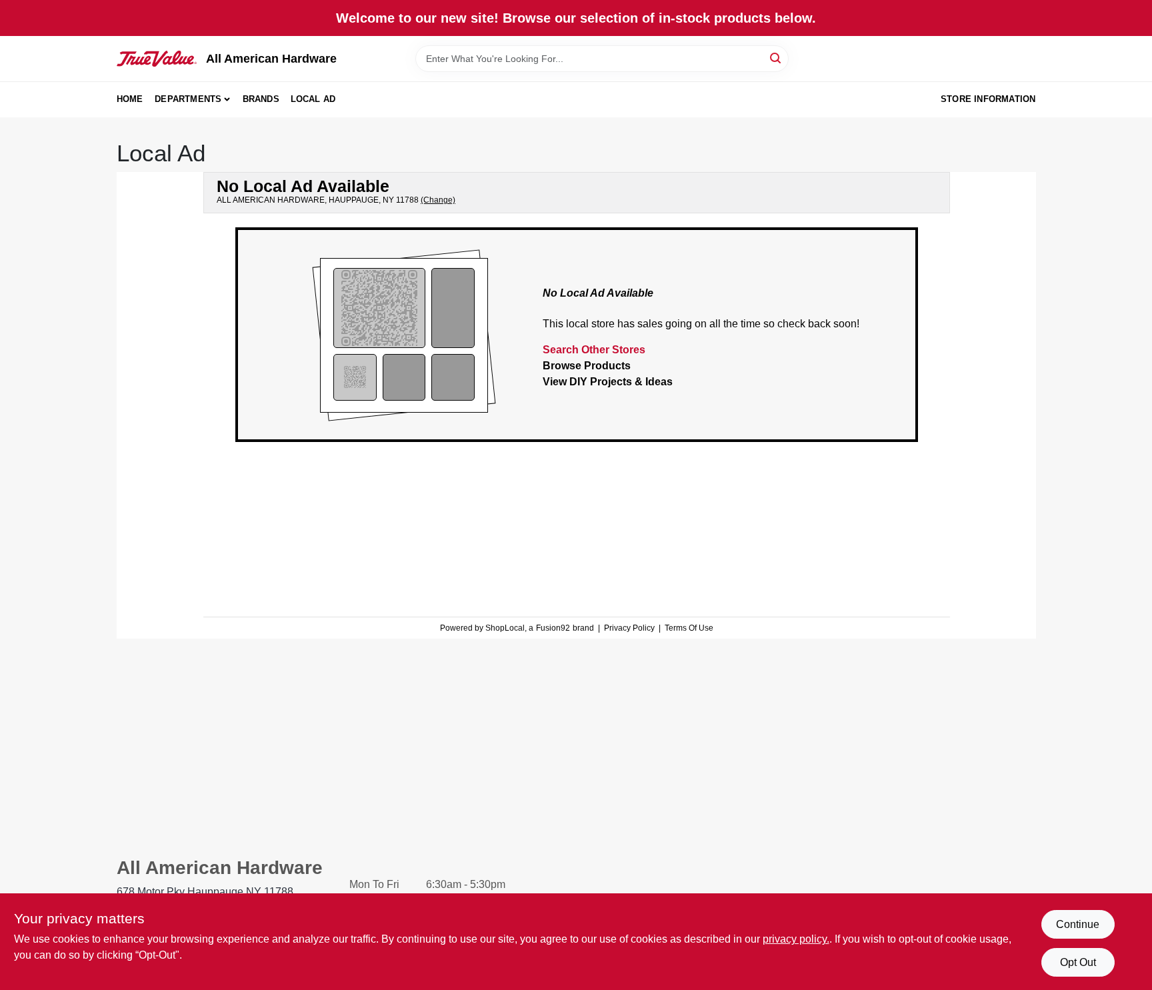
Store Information (988, 99)
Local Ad (313, 99)
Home (130, 99)
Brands (261, 99)
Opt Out (1078, 962)
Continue (1077, 924)
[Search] (776, 58)
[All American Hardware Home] (157, 59)
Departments (188, 99)
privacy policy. (796, 939)
